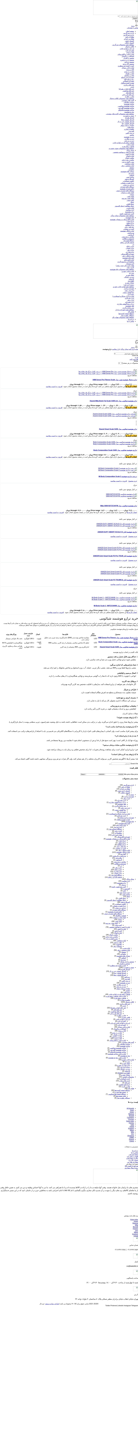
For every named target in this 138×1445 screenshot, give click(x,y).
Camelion (130, 1117)
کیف (124, 890)
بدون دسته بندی (124, 892)
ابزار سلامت (116, 349)
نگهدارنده (131, 281)
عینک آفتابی (130, 204)
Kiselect (131, 1128)
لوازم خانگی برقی (128, 256)
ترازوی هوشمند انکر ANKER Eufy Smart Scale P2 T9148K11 (115, 580)
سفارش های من (132, 1162)
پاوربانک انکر (130, 93)
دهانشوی (119, 944)
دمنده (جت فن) (129, 285)
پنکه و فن (118, 858)
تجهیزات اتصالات (128, 81)
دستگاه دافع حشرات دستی (125, 191)
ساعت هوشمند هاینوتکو (126, 110)
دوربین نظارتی (129, 139)
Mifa (132, 1132)
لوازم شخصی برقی (123, 950)
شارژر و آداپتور (129, 75)
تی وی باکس (130, 133)
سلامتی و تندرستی (128, 237)
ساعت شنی (126, 894)
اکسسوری (126, 889)
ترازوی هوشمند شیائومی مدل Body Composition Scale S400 (115, 450)
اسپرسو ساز (118, 827)
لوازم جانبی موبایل (124, 1027)
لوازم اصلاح (130, 156)
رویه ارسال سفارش (131, 1168)
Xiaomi (131, 1139)
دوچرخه (131, 173)
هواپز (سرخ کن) (116, 835)
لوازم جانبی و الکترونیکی (125, 54)
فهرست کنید (134, 359)
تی (133, 244)
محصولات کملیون (128, 1077)
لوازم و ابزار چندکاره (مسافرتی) (119, 814)
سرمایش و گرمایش (119, 856)
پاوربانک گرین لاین (128, 95)
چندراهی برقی (129, 227)
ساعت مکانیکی (129, 102)
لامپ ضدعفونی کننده (127, 214)
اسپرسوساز (130, 263)
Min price (127, 774)
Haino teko (130, 1121)
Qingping (130, 1136)
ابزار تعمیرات (129, 302)
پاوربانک (127, 1082)
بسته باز (131, 794)
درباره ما (135, 1151)
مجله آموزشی (133, 1154)
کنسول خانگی (129, 43)
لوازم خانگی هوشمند (123, 852)
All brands (130, 1108)
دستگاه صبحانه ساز (115, 829)
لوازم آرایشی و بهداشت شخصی (119, 927)
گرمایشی (131, 235)
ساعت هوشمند (129, 104)
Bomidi (131, 1116)
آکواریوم (123, 854)
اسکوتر (131, 175)
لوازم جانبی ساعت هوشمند (117, 1054)
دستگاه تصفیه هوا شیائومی (117, 1094)
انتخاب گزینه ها (131, 386)
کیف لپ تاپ (130, 50)
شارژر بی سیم (129, 71)
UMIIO (131, 1137)
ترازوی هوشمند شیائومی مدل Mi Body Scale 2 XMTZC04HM (115, 606)
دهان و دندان (117, 942)
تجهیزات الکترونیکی (127, 254)
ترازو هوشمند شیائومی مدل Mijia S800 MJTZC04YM (118, 506)
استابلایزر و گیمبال (128, 56)
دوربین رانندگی (129, 277)
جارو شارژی (130, 252)
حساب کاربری (133, 1160)
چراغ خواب (130, 221)
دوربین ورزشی (129, 141)
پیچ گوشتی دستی (128, 292)
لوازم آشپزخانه (129, 260)
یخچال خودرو (129, 283)
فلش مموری (125, 1017)
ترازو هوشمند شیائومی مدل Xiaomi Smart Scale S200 (118, 429)
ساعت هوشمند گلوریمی (126, 108)
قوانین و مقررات (132, 1156)
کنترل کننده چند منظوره (126, 66)
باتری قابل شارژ (124, 1081)
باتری (132, 87)
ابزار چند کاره (129, 298)
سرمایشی (130, 233)
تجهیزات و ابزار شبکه (127, 818)
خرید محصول (132, 481)
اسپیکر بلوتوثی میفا (127, 119)
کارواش (131, 279)
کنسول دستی (129, 41)
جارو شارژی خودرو (123, 1065)
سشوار (131, 167)
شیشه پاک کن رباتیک (127, 242)
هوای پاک (131, 1088)
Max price (134, 774)
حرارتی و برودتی (128, 185)
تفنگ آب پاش (129, 37)
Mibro (132, 1130)
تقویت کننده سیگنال (127, 83)
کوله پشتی (130, 196)
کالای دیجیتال (129, 1002)
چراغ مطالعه (129, 225)
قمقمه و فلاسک (120, 915)
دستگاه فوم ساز (128, 240)
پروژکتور (127, 977)
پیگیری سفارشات (132, 1158)
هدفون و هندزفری (128, 146)
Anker (132, 1112)
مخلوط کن (118, 833)
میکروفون (130, 127)
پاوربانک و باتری (125, 1004)
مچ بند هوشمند (129, 112)
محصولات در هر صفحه (130, 363)
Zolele (131, 1141)
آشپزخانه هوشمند (124, 823)
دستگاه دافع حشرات (127, 187)
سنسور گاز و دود (128, 64)
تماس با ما (134, 1152)
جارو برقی (130, 250)
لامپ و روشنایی (128, 229)
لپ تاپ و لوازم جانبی (123, 1019)
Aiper (132, 1110)
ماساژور (131, 169)
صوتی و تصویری (128, 967)
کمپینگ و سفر (125, 902)
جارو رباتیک (130, 246)
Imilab (132, 1126)
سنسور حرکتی (129, 62)
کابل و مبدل (130, 70)
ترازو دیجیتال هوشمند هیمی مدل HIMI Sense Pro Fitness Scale (115, 380)
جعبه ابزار (130, 294)
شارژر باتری (126, 1086)
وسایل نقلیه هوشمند (123, 956)
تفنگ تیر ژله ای (129, 39)
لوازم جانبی (130, 144)
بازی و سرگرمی (128, 785)
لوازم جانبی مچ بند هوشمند (117, 1058)
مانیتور (132, 135)
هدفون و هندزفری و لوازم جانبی (119, 994)
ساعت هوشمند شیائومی (126, 106)
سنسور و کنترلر (124, 963)
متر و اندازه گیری (128, 308)
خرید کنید (132, 349)
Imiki (132, 1125)
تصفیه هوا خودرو (120, 1092)
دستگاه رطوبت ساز (123, 1098)
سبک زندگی (124, 349)
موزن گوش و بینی (128, 162)
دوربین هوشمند (125, 983)
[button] (132, 28)
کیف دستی (130, 200)
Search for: (134, 763)
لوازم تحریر (126, 948)
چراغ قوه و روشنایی (127, 183)
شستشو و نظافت (128, 239)
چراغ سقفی (130, 223)
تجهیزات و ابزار (129, 796)
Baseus (131, 1114)
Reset (83, 774)
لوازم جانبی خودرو (128, 1059)
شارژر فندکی (129, 73)
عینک (128, 896)
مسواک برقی (117, 946)
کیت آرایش (118, 931)
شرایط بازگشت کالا (131, 1166)
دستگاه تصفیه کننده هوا (122, 1090)
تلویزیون (131, 131)
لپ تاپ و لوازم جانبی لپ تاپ (120, 1023)
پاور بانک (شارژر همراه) (118, 1008)
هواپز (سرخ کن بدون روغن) (125, 265)
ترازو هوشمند (129, 212)
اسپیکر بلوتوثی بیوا (128, 123)
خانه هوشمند (130, 821)
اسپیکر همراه (129, 118)
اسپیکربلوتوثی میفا (120, 975)
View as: (135, 355)
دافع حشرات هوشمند (127, 189)
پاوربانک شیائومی (128, 91)
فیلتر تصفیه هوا (121, 1096)
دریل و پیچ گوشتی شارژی (125, 304)
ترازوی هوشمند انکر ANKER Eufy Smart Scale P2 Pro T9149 (115, 556)
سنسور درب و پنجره (127, 60)
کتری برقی (130, 267)
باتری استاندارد (125, 1079)
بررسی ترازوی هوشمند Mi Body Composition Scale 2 (118, 476)
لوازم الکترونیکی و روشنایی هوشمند (118, 839)
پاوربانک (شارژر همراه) (126, 89)
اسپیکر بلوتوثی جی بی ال (125, 121)
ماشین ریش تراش (128, 160)
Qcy (132, 1134)
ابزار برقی (126, 798)
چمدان (132, 194)
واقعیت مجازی (129, 129)
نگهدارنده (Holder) (124, 1073)
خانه (136, 349)
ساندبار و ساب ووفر (127, 125)
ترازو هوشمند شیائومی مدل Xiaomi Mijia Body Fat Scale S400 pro (113, 401)
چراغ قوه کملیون (124, 1084)
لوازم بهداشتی (129, 164)
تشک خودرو (130, 275)
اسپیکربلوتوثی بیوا (120, 973)
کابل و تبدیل (130, 52)
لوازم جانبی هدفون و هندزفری (116, 996)
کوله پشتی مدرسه (128, 198)
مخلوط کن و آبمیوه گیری (125, 262)
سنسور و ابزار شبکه (127, 962)
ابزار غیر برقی (125, 808)
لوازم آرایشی (129, 154)
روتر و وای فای (129, 79)
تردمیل (123, 885)
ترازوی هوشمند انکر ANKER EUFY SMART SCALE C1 (117, 532)
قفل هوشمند (130, 306)
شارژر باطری (129, 96)
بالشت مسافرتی (128, 181)
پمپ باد (131, 273)
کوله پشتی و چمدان (119, 917)
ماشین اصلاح (129, 158)
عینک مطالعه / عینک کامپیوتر (124, 206)
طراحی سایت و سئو (52, 1304)
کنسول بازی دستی (123, 791)
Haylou (131, 1123)
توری (136, 357)
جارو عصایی (130, 248)
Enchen (131, 1119)
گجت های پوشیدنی (128, 1042)
